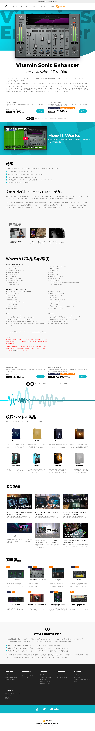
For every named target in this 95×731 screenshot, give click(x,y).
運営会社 (7, 698)
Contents (43, 6)
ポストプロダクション (45, 681)
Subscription (24, 6)
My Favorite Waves (62, 677)
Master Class (43, 679)
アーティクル (60, 675)
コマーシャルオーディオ (46, 683)
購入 (40, 111)
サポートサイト (36, 332)
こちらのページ (16, 350)
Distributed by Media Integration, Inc (47, 723)
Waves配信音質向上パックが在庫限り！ (47, 1)
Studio (6, 675)
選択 (82, 111)
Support (51, 6)
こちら (28, 321)
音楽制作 (42, 675)
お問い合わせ (77, 677)
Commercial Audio (10, 679)
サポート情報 (77, 675)
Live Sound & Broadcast (11, 677)
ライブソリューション (45, 677)
